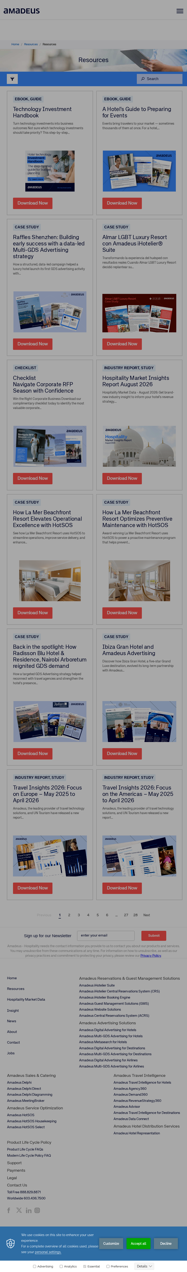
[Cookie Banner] (93, 1249)
